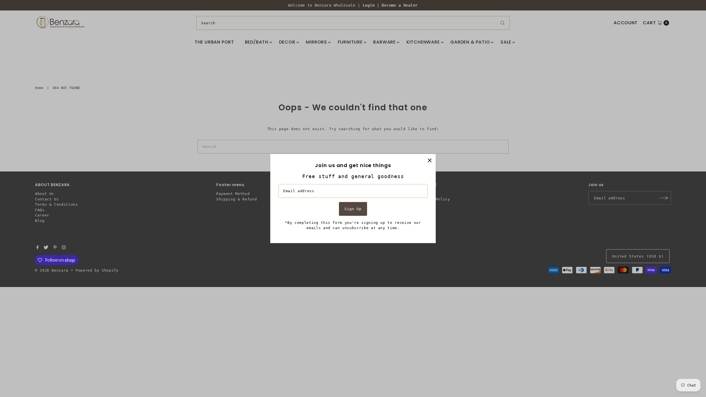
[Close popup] (429, 160)
